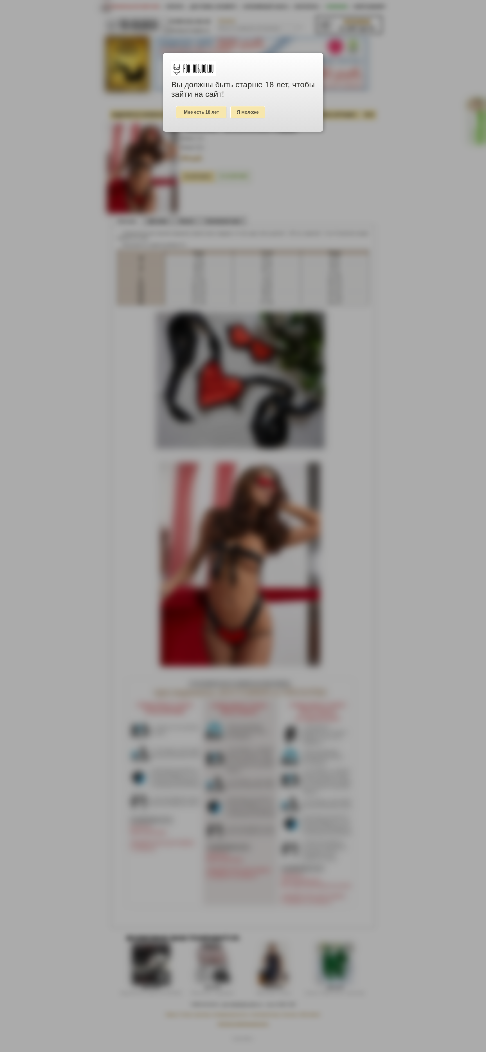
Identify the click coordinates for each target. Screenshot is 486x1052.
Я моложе (248, 112)
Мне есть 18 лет (201, 112)
